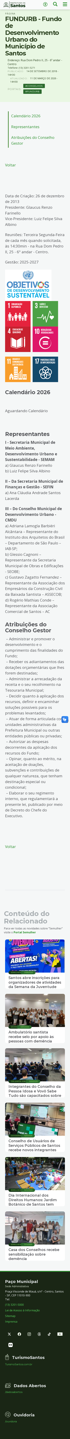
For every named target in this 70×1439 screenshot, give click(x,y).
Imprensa (11, 1321)
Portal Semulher (25, 932)
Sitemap (10, 1316)
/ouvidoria (11, 1421)
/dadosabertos (13, 1392)
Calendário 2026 (25, 115)
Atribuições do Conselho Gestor (32, 140)
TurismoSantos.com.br (18, 1364)
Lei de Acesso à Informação (22, 1310)
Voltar (10, 165)
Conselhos (35, 85)
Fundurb (33, 91)
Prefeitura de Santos (17, 4)
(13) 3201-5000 (14, 1305)
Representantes (25, 126)
